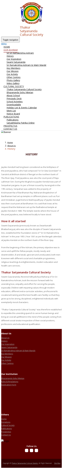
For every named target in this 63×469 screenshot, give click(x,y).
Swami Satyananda (16, 62)
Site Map (57, 463)
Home (7, 46)
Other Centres (13, 77)
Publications (11, 116)
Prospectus (10, 125)
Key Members (13, 68)
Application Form (8, 384)
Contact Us (10, 128)
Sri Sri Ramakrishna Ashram (20, 52)
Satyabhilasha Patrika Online (21, 122)
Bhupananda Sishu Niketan (20, 92)
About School (13, 95)
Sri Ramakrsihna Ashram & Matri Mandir (26, 65)
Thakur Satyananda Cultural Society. (25, 463)
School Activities (15, 101)
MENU (4, 43)
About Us (11, 145)
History (10, 56)
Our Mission (13, 71)
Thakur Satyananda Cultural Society (24, 89)
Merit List (11, 110)
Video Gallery (13, 83)
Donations (5, 422)
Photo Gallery (13, 80)
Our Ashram (11, 49)
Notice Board (13, 113)
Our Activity (12, 74)
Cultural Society (14, 86)
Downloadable (14, 104)
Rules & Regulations (9, 381)
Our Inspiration (14, 59)
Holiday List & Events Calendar (22, 107)
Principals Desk (14, 98)
